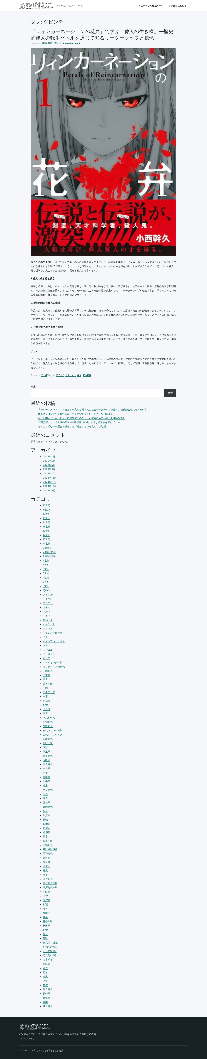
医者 (45, 713)
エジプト (48, 602)
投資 (45, 810)
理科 (45, 908)
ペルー (46, 636)
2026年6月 (49, 460)
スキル (46, 607)
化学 (45, 704)
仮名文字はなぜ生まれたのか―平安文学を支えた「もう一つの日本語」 (77, 413)
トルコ (46, 611)
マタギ (46, 645)
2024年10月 (49, 486)
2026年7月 (49, 456)
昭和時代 (48, 853)
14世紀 (46, 522)
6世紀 (46, 573)
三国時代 (48, 670)
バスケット (49, 624)
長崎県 (46, 993)
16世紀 (46, 530)
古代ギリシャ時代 (52, 730)
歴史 (45, 874)
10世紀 (46, 505)
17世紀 (46, 535)
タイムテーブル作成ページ (150, 5)
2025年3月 (49, 469)
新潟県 (46, 832)
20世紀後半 (49, 556)
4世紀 (46, 564)
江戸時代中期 (50, 883)
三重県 (46, 675)
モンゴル (48, 649)
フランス (48, 628)
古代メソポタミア (52, 734)
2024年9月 (49, 490)
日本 (45, 836)
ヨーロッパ (49, 653)
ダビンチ (60, 375)
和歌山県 (48, 743)
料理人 (46, 827)
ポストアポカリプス (54, 641)
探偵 (45, 819)
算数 (45, 938)
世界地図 (48, 683)
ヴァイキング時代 (52, 662)
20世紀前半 (49, 552)
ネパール (48, 619)
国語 (45, 747)
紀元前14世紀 (50, 942)
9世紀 (46, 585)
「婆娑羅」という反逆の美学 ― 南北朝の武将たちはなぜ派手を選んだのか (79, 422)
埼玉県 (46, 751)
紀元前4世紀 (50, 955)
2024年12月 (49, 477)
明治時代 (48, 844)
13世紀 (46, 518)
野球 (45, 985)
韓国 (45, 1002)
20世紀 (47, 547)
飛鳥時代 (48, 1006)
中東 (45, 696)
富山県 (46, 777)
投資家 (46, 815)
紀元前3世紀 (50, 951)
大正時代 (48, 755)
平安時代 (48, 789)
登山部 (46, 912)
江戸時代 (48, 878)
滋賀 (45, 895)
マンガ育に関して (177, 5)
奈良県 (46, 768)
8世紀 (46, 581)
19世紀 (46, 543)
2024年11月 (49, 481)
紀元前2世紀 (50, 946)
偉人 (79, 375)
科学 (45, 929)
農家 (45, 976)
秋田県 (46, 925)
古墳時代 (48, 738)
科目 (45, 934)
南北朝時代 (49, 717)
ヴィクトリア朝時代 (54, 666)
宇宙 (45, 772)
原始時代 (48, 721)
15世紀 (46, 526)
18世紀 (46, 539)
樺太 (45, 870)
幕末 (45, 785)
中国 (45, 687)
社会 (45, 917)
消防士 (46, 891)
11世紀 (46, 509)
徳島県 (46, 802)
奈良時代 (48, 764)
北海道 (46, 709)
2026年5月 (49, 465)
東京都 (46, 861)
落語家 (46, 963)
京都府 (46, 700)
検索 (33, 386)
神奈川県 (48, 921)
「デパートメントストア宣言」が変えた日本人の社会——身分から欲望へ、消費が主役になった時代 (92, 409)
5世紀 (46, 569)
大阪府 (46, 760)
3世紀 (46, 560)
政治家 (46, 823)
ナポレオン (70, 375)
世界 (45, 679)
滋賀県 (46, 900)
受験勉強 (48, 726)
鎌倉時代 (48, 989)
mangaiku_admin (72, 43)
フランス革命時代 (52, 632)
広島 (45, 794)
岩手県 (46, 781)
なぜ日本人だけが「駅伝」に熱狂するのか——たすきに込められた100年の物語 (81, 418)
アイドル (48, 594)
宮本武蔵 (87, 375)
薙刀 (45, 968)
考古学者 (48, 959)
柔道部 (46, 866)
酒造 (45, 980)
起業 (45, 972)
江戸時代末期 (50, 887)
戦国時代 (48, 806)
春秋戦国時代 (50, 849)
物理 (45, 904)
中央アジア (49, 692)
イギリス (48, 598)
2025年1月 (49, 473)
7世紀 (46, 577)
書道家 (46, 857)
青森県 (46, 997)
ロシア (46, 658)
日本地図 (48, 840)
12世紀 (46, 513)
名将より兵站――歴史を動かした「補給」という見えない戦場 (72, 426)
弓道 (45, 798)
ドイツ (46, 615)
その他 (44, 375)
